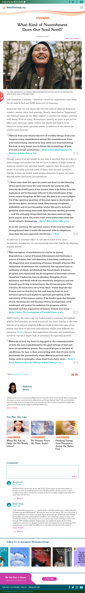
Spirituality (42, 18)
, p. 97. (61, 221)
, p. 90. (43, 312)
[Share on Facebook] (1, 95)
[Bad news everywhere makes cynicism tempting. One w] (63, 557)
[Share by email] (73, 374)
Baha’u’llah (48, 149)
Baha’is (20, 332)
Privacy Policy (20, 587)
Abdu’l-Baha (45, 221)
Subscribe (49, 579)
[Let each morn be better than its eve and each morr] (20, 557)
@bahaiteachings (40, 542)
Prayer (25, 374)
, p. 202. (38, 362)
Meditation (17, 374)
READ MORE (12, 408)
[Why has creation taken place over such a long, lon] (42, 557)
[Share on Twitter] (2, 98)
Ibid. (57, 233)
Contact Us (7, 587)
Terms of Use (34, 587)
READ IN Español (73, 39)
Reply (20, 498)
